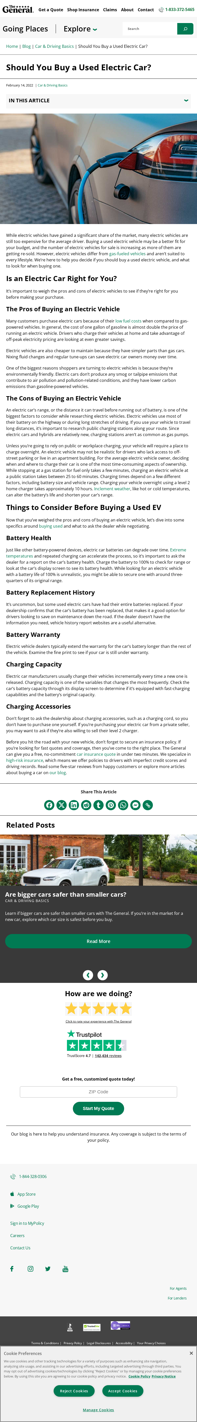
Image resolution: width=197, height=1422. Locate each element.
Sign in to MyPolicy (27, 1223)
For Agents (178, 1288)
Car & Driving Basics (54, 46)
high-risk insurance (24, 760)
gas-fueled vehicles (127, 254)
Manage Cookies (98, 1409)
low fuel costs (128, 321)
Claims (110, 10)
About (127, 10)
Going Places (25, 29)
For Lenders (177, 1298)
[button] (88, 975)
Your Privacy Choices (151, 1343)
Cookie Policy (139, 1376)
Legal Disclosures (99, 1343)
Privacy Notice (164, 1376)
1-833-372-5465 (179, 9)
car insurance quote (96, 754)
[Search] (185, 29)
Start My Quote (98, 1108)
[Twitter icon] (50, 1268)
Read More (98, 941)
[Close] (191, 1353)
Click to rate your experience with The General (99, 1021)
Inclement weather (112, 489)
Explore (78, 29)
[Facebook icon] (16, 1268)
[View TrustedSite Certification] (92, 1328)
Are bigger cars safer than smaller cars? (65, 894)
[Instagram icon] (33, 1268)
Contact (146, 10)
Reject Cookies (74, 1390)
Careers (17, 1235)
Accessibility (124, 1343)
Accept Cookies (122, 1390)
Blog (26, 46)
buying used (51, 526)
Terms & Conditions (45, 1343)
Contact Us (20, 1248)
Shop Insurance (83, 10)
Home (12, 46)
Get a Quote (50, 10)
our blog (58, 772)
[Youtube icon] (68, 1268)
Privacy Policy (73, 1343)
